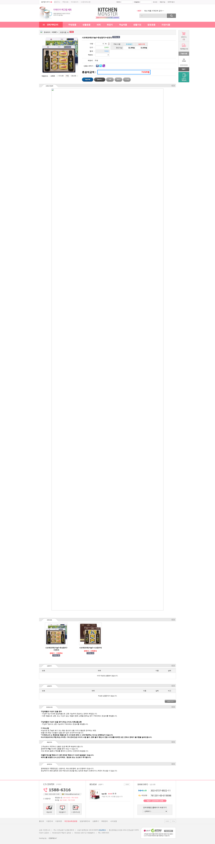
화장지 (110, 25)
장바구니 (57, 2)
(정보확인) (102, 830)
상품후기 (95, 821)
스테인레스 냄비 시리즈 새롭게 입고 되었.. (159, 11)
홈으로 (41, 821)
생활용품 (86, 25)
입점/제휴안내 (85, 821)
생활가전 (137, 25)
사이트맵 (113, 821)
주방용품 (72, 25)
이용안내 (49, 821)
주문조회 (65, 2)
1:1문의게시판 (85, 2)
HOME (54, 32)
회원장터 (104, 821)
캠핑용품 (151, 25)
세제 (99, 25)
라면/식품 (166, 25)
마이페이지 (74, 2)
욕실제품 (123, 25)
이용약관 (58, 821)
